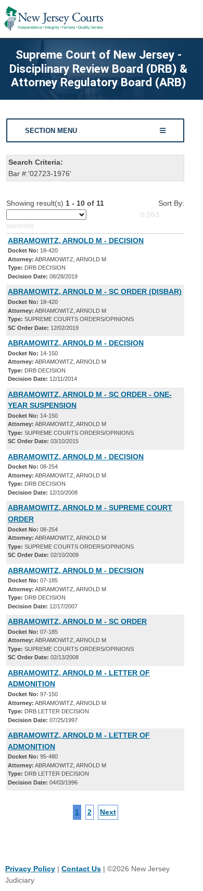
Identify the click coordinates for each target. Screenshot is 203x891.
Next (108, 812)
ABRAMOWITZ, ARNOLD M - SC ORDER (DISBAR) (95, 291)
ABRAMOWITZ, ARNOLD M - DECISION (76, 240)
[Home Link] (53, 19)
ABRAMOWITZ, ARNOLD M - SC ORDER (77, 621)
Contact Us (81, 869)
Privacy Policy (30, 869)
